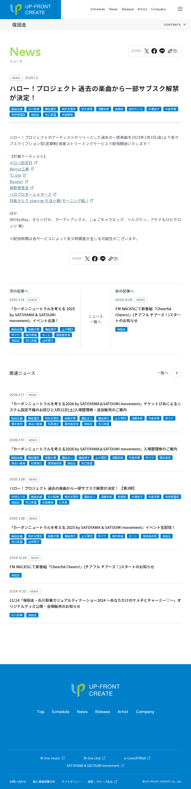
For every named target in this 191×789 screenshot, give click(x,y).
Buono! (16, 181)
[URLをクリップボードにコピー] (172, 51)
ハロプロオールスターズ (30, 194)
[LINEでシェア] (162, 51)
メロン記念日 (21, 162)
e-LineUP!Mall (135, 758)
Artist (142, 9)
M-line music (50, 758)
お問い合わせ (18, 781)
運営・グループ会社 (100, 781)
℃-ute (15, 175)
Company (158, 9)
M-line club (92, 758)
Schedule (98, 9)
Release (128, 9)
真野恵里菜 (19, 187)
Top (40, 711)
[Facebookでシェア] (154, 51)
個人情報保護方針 (44, 781)
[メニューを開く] (180, 9)
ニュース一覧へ (95, 318)
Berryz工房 (19, 169)
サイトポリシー (71, 781)
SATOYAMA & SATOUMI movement (93, 765)
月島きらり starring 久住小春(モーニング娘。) (49, 200)
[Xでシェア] (146, 51)
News (113, 9)
